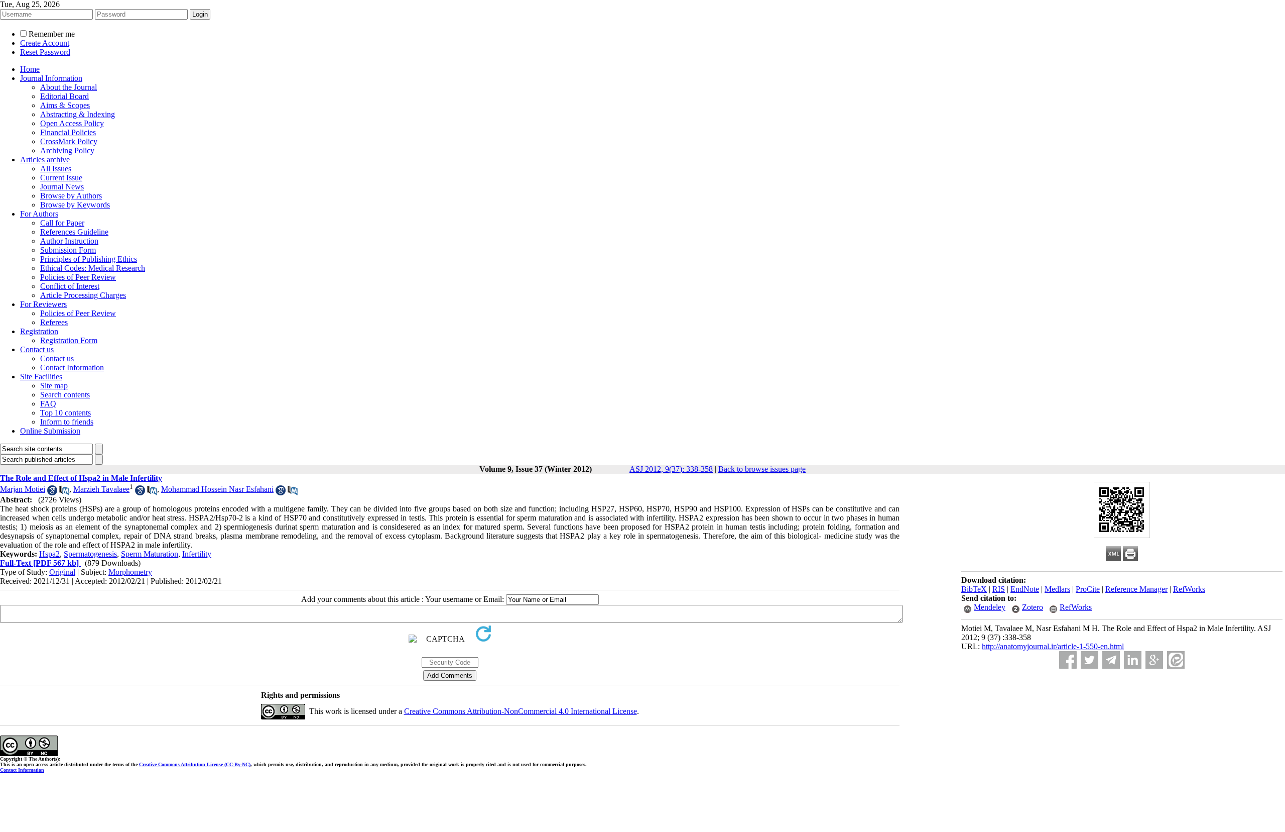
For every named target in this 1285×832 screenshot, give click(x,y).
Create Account (44, 43)
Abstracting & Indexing (77, 114)
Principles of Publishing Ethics (88, 259)
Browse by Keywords (75, 204)
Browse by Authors (71, 195)
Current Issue (61, 177)
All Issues (55, 168)
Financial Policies (68, 132)
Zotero (1032, 607)
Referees (54, 322)
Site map (54, 385)
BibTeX (974, 589)
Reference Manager (1136, 589)
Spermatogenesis (90, 554)
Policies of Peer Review (78, 277)
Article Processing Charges (83, 295)
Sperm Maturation (149, 554)
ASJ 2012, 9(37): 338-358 (671, 469)
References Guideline (74, 232)
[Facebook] (1068, 660)
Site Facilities (41, 376)
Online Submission (50, 431)
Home (30, 69)
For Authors (39, 214)
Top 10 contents (65, 412)
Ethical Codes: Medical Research (92, 268)
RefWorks (1189, 589)
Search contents (65, 394)
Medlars (1057, 589)
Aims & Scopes (65, 105)
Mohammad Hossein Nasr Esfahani (217, 489)
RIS (998, 589)
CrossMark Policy (68, 141)
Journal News (62, 186)
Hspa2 (49, 554)
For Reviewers (43, 304)
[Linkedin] (1132, 660)
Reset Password (45, 52)
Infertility (196, 554)
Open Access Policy (72, 123)
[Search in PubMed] (64, 492)
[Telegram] (1111, 660)
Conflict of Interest (69, 286)
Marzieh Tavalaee (101, 489)
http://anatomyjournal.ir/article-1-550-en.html (1053, 646)
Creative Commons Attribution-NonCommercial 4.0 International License (520, 711)
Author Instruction (69, 241)
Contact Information (72, 367)
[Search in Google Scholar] (52, 492)
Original (62, 572)
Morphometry (130, 572)
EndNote (1024, 589)
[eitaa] (1176, 660)
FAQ (48, 403)
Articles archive (45, 159)
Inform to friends (66, 422)
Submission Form (68, 250)
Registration (39, 331)
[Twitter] (1089, 660)
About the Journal (68, 87)
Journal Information (51, 78)
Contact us (37, 349)
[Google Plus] (1154, 660)
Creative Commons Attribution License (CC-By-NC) (194, 764)
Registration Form (68, 340)
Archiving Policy (67, 150)
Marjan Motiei (22, 489)
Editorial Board (64, 96)
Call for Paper (62, 223)
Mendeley (989, 607)
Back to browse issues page (762, 469)
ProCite (1088, 589)
